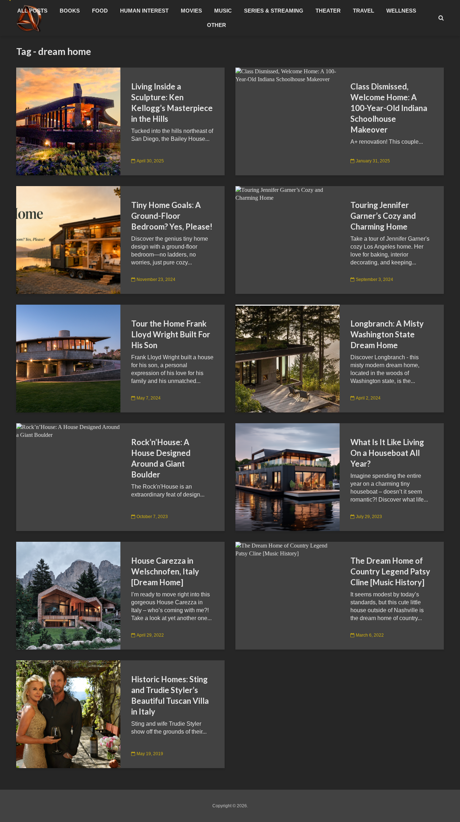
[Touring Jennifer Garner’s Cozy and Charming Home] (287, 193)
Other (216, 25)
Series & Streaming (273, 11)
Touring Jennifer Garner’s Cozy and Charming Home (383, 215)
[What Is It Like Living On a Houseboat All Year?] (287, 477)
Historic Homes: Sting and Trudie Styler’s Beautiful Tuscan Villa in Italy (170, 695)
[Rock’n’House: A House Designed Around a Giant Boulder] (68, 431)
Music (223, 11)
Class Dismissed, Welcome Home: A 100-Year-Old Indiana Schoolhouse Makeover (388, 108)
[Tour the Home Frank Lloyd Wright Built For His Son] (68, 358)
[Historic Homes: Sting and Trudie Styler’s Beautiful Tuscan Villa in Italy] (68, 714)
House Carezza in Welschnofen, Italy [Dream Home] (165, 571)
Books (70, 11)
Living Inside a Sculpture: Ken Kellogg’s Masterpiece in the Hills (172, 103)
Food (100, 11)
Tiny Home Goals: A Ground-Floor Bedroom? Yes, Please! (171, 215)
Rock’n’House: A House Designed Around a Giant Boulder (160, 458)
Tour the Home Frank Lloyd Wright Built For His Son (170, 334)
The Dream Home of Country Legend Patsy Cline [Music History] (390, 571)
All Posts (32, 11)
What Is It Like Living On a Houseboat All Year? (387, 452)
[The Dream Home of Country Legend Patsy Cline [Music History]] (287, 549)
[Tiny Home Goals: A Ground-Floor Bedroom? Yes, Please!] (68, 239)
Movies (191, 11)
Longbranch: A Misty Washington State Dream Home (387, 334)
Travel (363, 11)
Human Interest (144, 11)
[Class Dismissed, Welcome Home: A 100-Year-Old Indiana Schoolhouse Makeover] (287, 75)
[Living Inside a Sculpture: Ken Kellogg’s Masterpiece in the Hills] (68, 121)
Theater (328, 11)
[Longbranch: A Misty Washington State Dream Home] (287, 358)
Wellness (401, 11)
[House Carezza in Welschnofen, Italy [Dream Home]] (68, 595)
